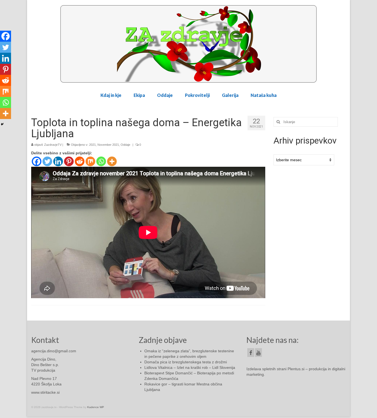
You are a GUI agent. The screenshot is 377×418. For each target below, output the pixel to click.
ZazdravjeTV (53, 144)
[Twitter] (47, 161)
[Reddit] (79, 161)
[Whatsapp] (101, 161)
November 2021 (108, 144)
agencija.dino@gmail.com (53, 351)
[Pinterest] (69, 161)
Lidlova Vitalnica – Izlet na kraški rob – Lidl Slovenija (189, 367)
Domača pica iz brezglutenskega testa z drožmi (185, 362)
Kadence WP (95, 407)
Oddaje (125, 144)
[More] (112, 161)
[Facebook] (36, 161)
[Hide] (2, 124)
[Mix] (90, 161)
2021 (92, 144)
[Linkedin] (58, 161)
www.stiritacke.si (45, 392)
